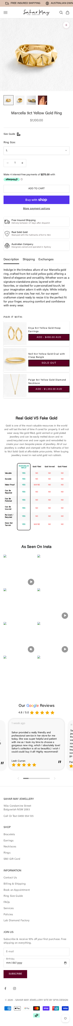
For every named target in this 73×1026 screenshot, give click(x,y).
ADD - (49, 337)
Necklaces (10, 846)
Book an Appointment (17, 890)
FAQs (7, 902)
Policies (8, 914)
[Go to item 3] (31, 100)
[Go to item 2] (20, 100)
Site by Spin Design (56, 1000)
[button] (20, 571)
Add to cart (36, 188)
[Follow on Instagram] (14, 988)
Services (9, 908)
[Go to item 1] (8, 100)
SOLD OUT (49, 363)
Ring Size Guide (13, 896)
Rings (7, 853)
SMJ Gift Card (12, 859)
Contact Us (10, 877)
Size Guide (9, 134)
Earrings (8, 840)
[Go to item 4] (42, 100)
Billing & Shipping (15, 884)
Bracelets (9, 834)
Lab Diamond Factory (16, 920)
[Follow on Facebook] (5, 988)
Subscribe (15, 974)
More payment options (36, 208)
